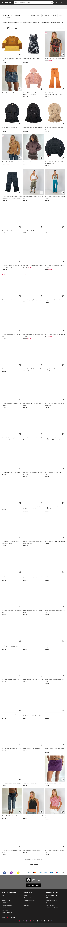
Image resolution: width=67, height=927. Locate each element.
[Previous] (29, 15)
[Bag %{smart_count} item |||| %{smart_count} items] (65, 2)
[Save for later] (20, 54)
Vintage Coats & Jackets (49, 15)
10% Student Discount (7, 905)
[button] (19, 921)
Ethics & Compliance (7, 912)
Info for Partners (50, 905)
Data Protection (5, 910)
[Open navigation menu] (2, 2)
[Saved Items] (61, 2)
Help (3, 895)
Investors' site (27, 902)
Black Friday (49, 902)
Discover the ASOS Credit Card (53, 907)
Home (3, 11)
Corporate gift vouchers (51, 900)
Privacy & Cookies (50, 924)
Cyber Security (27, 905)
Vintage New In (35, 15)
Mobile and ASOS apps (51, 895)
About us (26, 895)
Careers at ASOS (28, 898)
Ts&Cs (57, 924)
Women (9, 11)
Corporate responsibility (29, 900)
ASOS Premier (5, 902)
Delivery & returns (6, 900)
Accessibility (62, 924)
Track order (4, 898)
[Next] (63, 15)
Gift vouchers (49, 898)
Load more (33, 865)
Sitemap (4, 907)
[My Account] (57, 2)
